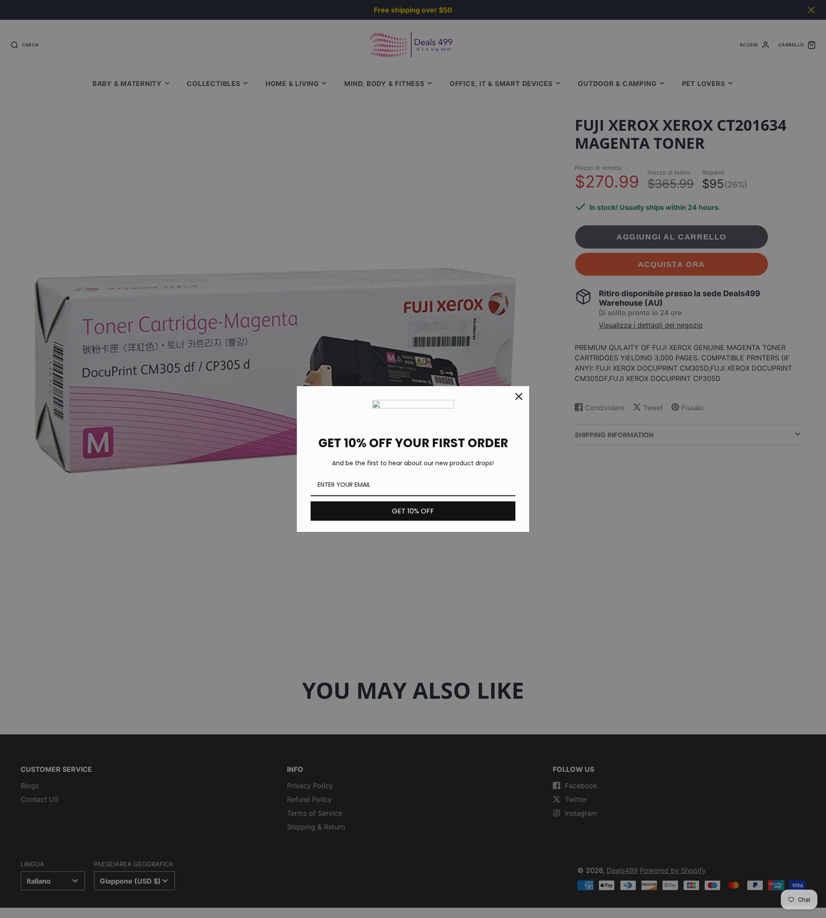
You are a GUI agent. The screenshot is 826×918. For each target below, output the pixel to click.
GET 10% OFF (413, 511)
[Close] (519, 396)
